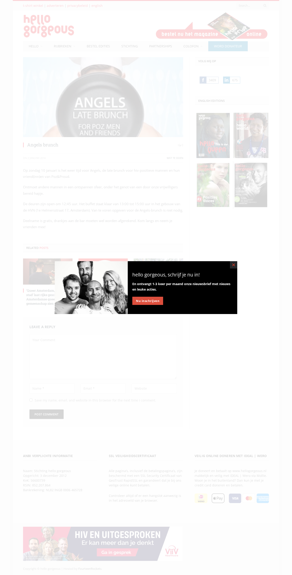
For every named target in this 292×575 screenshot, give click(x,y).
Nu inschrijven (147, 301)
